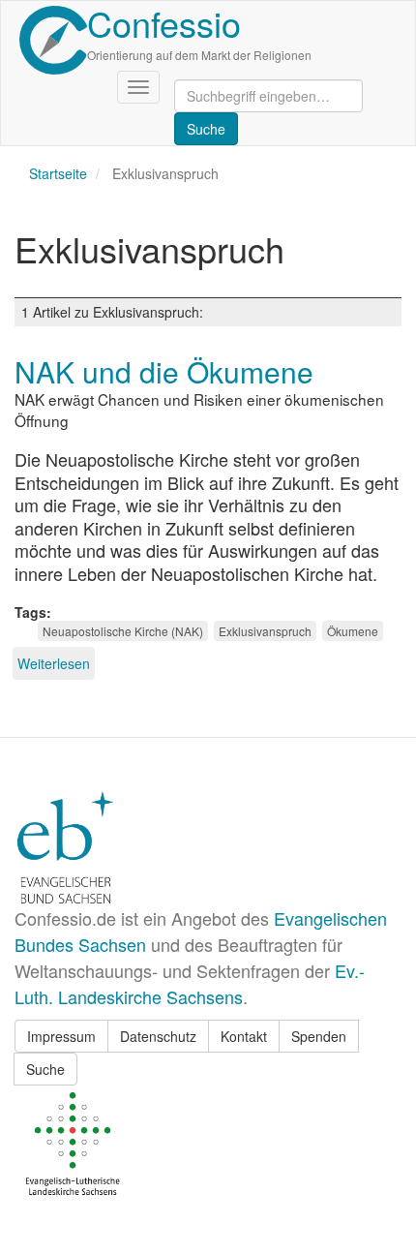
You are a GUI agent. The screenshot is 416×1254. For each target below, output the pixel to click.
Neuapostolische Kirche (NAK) (123, 631)
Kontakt (244, 1036)
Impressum (61, 1036)
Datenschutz (158, 1036)
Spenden (318, 1036)
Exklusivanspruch (265, 631)
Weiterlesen (53, 663)
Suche (45, 1069)
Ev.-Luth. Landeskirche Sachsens (190, 983)
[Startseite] (53, 40)
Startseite (58, 173)
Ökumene (352, 631)
